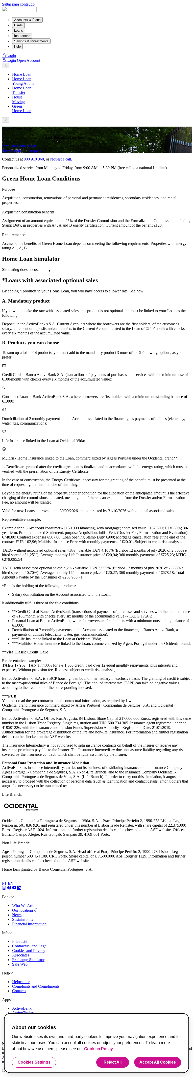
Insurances (22, 36)
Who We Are (22, 905)
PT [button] (4, 883)
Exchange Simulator (28, 960)
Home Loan (21, 74)
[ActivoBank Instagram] (4, 888)
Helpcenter (21, 982)
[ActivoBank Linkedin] (19, 888)
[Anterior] (5, 65)
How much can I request (21, 150)
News (16, 915)
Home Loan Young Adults (23, 81)
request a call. (61, 159)
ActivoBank (22, 1008)
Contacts (19, 991)
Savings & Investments (31, 41)
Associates (20, 955)
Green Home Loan (21, 108)
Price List (19, 941)
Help (17, 46)
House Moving (18, 99)
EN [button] (10, 883)
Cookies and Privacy (28, 950)
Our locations (23, 910)
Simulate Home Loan (19, 146)
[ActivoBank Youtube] (14, 888)
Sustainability (23, 919)
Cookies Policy (98, 1049)
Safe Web (20, 964)
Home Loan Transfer (21, 90)
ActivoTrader (22, 1013)
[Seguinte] (5, 120)
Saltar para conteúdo (18, 4)
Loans (18, 30)
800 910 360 (34, 159)
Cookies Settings (34, 1062)
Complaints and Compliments (35, 986)
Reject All (113, 1062)
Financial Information (29, 924)
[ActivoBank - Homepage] (19, 11)
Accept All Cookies (157, 1062)
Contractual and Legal (29, 946)
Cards (18, 25)
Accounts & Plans (27, 20)
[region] (96, 1043)
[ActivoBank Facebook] (9, 888)
